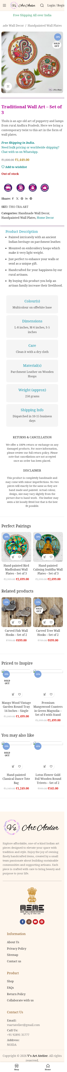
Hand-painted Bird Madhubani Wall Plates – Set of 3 (16, 570)
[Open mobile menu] (4, 5)
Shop (10, 981)
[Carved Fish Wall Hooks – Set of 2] (16, 612)
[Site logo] (23, 5)
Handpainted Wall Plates (45, 25)
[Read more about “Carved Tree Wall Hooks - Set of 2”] (45, 622)
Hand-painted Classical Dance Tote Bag (16, 779)
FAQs (10, 988)
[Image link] (32, 827)
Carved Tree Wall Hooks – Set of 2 (48, 633)
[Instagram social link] (29, 922)
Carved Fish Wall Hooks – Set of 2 (16, 633)
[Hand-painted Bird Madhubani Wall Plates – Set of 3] (16, 547)
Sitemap (12, 955)
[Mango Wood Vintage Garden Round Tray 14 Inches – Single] (16, 684)
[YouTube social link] (35, 922)
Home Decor (45, 218)
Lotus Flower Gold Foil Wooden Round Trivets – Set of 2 (48, 779)
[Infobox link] (32, 304)
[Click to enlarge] (8, 86)
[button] (13, 557)
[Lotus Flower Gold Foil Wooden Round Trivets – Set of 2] (48, 756)
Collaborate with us (20, 1000)
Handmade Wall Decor (33, 213)
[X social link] (17, 198)
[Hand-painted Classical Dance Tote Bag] (16, 756)
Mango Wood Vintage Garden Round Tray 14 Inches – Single (16, 707)
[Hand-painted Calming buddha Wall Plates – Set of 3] (48, 547)
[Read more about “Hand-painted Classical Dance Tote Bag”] (13, 766)
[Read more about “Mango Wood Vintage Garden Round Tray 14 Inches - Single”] (13, 694)
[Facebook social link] (13, 198)
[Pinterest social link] (22, 198)
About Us (13, 942)
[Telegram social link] (31, 198)
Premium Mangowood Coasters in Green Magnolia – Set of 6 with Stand (48, 709)
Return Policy (16, 994)
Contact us (14, 961)
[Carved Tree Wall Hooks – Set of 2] (48, 612)
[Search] (42, 5)
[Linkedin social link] (26, 198)
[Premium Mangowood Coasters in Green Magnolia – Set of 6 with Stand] (48, 684)
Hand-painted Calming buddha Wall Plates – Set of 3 (48, 570)
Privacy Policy (16, 949)
